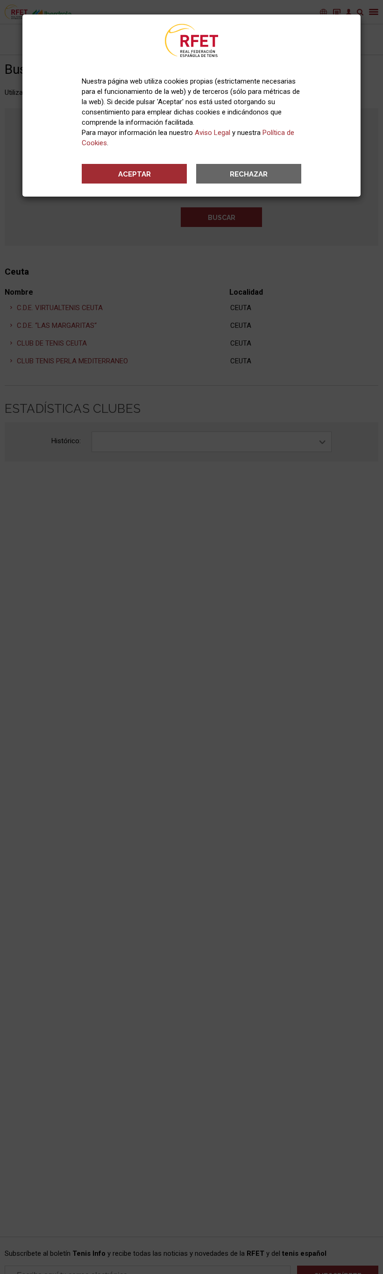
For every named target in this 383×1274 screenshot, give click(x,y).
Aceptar (134, 174)
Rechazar (249, 174)
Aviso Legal (212, 132)
